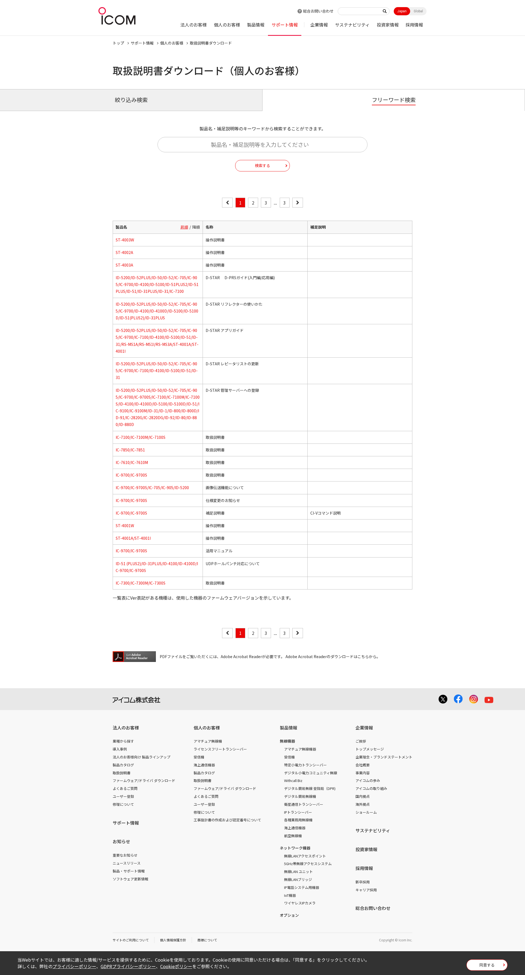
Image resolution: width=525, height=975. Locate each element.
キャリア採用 (366, 889)
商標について (207, 940)
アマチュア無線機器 (300, 749)
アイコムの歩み (367, 780)
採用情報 (414, 24)
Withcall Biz (293, 780)
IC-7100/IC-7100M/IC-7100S (140, 437)
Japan (402, 11)
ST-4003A (124, 265)
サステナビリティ (352, 24)
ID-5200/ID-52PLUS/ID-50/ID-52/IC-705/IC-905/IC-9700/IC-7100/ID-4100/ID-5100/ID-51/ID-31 (157, 370)
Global (418, 11)
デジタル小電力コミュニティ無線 (310, 772)
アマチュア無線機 (208, 741)
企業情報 (319, 24)
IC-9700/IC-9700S (131, 475)
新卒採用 (362, 881)
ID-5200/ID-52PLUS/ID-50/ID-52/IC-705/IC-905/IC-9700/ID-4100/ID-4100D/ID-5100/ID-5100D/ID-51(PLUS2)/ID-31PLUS (157, 310)
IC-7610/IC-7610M (132, 462)
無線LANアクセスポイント (305, 856)
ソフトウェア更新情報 (130, 878)
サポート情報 (285, 24)
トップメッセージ (369, 749)
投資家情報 (388, 24)
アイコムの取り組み (371, 788)
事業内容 (362, 772)
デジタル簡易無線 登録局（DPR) (310, 788)
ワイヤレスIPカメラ (300, 903)
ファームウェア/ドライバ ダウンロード (144, 780)
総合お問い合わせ (318, 11)
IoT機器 (290, 895)
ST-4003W (125, 240)
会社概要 (362, 764)
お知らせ (121, 841)
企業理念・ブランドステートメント (383, 757)
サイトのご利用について (131, 940)
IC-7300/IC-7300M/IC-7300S (140, 583)
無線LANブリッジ (298, 879)
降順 (196, 227)
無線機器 (287, 741)
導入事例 (120, 749)
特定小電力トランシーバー (305, 764)
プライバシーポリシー (74, 966)
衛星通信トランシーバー (303, 804)
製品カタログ (123, 764)
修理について (123, 804)
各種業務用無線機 (298, 819)
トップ (118, 43)
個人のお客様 (227, 24)
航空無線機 (293, 835)
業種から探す (123, 741)
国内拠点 (362, 796)
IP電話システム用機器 (301, 887)
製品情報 (255, 24)
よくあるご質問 (125, 788)
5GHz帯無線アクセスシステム (308, 863)
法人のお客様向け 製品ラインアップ (141, 757)
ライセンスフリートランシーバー (220, 749)
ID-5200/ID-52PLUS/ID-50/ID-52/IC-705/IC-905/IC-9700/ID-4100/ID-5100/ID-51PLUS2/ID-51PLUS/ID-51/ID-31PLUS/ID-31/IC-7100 (157, 284)
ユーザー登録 (123, 796)
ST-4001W (125, 525)
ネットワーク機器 (295, 848)
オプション (289, 915)
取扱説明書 (121, 772)
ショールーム (366, 812)
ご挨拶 (360, 741)
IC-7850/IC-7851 (130, 450)
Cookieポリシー (176, 966)
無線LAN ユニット (298, 871)
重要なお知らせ (125, 855)
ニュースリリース (127, 863)
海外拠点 (362, 804)
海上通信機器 (204, 764)
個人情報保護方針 (173, 940)
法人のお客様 (193, 24)
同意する (487, 965)
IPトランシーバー (298, 812)
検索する (262, 165)
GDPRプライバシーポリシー (128, 966)
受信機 (199, 757)
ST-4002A (124, 252)
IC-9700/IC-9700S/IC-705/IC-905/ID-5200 (152, 487)
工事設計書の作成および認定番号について (227, 819)
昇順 (184, 227)
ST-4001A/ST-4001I (133, 538)
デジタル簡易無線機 (300, 796)
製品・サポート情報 (129, 871)
